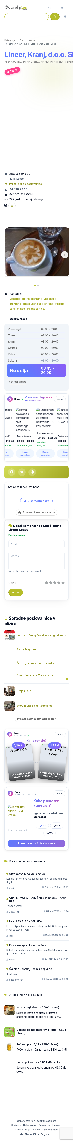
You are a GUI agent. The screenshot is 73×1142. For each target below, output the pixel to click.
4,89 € (42, 825)
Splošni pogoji (50, 1129)
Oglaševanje (30, 1125)
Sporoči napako (17, 381)
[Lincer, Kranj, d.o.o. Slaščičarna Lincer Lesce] (37, 251)
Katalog (56, 1125)
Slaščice (14, 298)
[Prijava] (49, 8)
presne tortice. (35, 308)
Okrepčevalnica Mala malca (34, 675)
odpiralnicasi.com (46, 1120)
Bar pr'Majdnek (26, 649)
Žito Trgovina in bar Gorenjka (35, 663)
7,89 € (56, 825)
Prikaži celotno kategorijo (36, 718)
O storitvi (16, 1125)
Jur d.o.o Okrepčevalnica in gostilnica (41, 635)
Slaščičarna (13, 62)
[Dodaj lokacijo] (42, 8)
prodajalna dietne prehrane (43, 62)
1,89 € (49, 832)
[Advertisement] (36, 125)
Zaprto (14, 70)
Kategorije (44, 1125)
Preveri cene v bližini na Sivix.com (36, 843)
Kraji (27, 1129)
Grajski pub (23, 691)
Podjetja (36, 1129)
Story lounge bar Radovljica (34, 705)
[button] (64, 8)
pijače (21, 308)
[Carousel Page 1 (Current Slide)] (35, 285)
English (45, 1134)
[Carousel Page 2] (38, 285)
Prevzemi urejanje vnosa (38, 512)
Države (19, 1129)
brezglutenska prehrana (37, 303)
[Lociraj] (65, 16)
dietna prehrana (32, 298)
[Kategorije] (56, 8)
